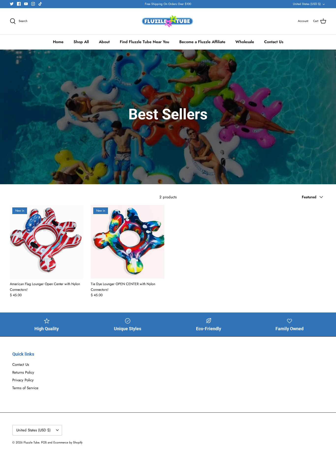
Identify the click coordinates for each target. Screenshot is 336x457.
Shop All (81, 42)
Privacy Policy (23, 380)
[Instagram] (33, 4)
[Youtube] (26, 4)
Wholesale (244, 42)
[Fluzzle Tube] (168, 21)
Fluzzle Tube (31, 442)
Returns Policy (23, 372)
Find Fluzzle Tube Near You (144, 42)
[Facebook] (19, 4)
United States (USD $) (307, 4)
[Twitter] (12, 4)
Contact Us (273, 42)
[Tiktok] (40, 4)
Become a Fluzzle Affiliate (202, 42)
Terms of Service (25, 388)
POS (44, 442)
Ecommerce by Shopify (67, 442)
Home (58, 42)
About (104, 42)
